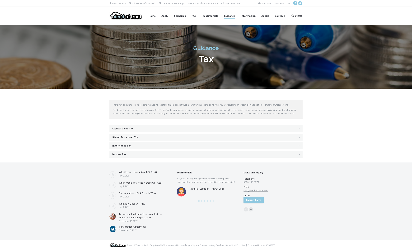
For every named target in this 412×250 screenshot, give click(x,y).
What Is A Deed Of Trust (132, 203)
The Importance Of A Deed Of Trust (138, 193)
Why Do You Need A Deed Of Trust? (138, 172)
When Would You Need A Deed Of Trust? (140, 182)
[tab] (206, 128)
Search (299, 15)
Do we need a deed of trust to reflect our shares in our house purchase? (140, 216)
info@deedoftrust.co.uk (144, 3)
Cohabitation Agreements (132, 226)
